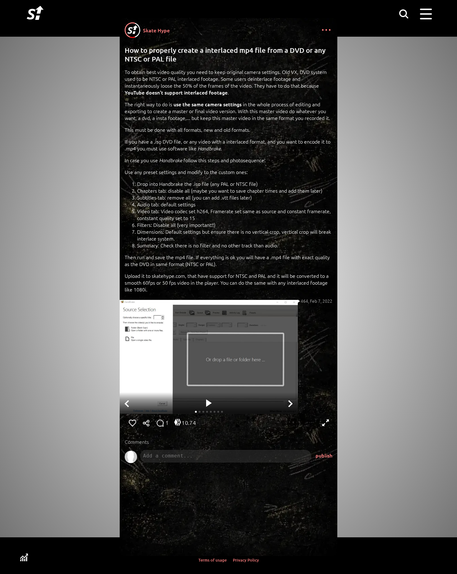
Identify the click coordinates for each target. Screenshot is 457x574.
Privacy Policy (246, 560)
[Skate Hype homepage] (35, 23)
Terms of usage (212, 560)
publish (324, 455)
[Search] (403, 13)
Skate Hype (156, 30)
